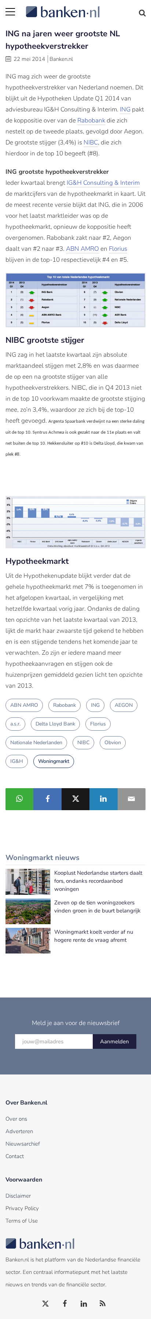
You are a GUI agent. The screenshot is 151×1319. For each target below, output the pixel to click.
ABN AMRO (82, 249)
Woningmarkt (53, 761)
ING (125, 109)
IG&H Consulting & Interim (103, 183)
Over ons (16, 1119)
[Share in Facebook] (47, 799)
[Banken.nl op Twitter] (46, 1304)
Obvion (112, 742)
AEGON (124, 705)
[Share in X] (75, 799)
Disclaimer (18, 1195)
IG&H (16, 761)
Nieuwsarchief (22, 1143)
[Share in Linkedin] (103, 799)
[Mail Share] (132, 799)
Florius (118, 249)
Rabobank (91, 120)
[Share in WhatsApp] (19, 799)
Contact (14, 1156)
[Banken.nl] (85, 7)
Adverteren (19, 1131)
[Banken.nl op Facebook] (65, 1304)
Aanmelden (114, 1041)
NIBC (91, 142)
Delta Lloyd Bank (55, 723)
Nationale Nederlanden (36, 742)
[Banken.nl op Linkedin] (84, 1304)
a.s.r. (15, 723)
